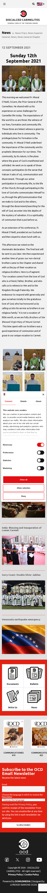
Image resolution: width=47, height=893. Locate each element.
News (14, 37)
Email (4, 784)
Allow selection (23, 488)
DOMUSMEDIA (23, 881)
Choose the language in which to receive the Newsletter (22, 796)
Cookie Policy (31, 874)
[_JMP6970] (34, 359)
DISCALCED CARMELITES (23, 19)
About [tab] (38, 401)
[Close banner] (43, 394)
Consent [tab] (8, 401)
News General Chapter (29, 37)
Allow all (23, 480)
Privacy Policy (15, 874)
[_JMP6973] (12, 382)
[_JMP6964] (12, 359)
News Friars (21, 33)
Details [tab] (23, 401)
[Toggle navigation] (4, 4)
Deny (23, 496)
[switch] (40, 453)
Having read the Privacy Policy (17, 804)
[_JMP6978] (34, 382)
